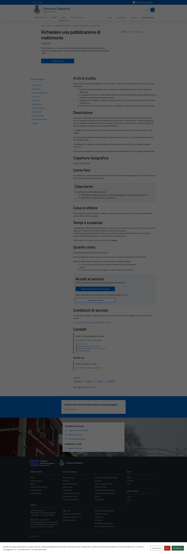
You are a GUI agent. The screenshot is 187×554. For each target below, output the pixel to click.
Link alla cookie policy (39, 549)
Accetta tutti (177, 548)
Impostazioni (156, 548)
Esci (167, 548)
